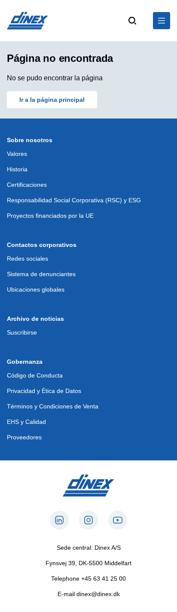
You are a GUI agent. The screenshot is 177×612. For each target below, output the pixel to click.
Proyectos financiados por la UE (50, 215)
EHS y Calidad (26, 421)
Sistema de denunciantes (41, 274)
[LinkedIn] (59, 520)
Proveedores (24, 437)
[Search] (132, 20)
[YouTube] (117, 520)
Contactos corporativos (41, 244)
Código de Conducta (35, 375)
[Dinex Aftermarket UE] (27, 21)
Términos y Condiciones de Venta (52, 406)
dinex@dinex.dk (98, 594)
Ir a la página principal (52, 99)
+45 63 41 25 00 (103, 578)
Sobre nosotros (29, 140)
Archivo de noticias (35, 318)
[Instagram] (88, 520)
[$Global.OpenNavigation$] (161, 20)
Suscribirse (22, 332)
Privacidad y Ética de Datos (44, 390)
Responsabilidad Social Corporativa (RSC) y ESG (74, 200)
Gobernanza (25, 361)
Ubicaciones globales (35, 289)
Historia (17, 169)
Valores (17, 153)
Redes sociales (27, 258)
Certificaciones (27, 184)
